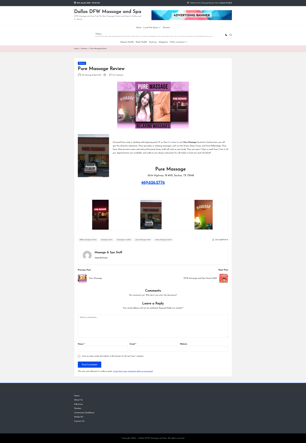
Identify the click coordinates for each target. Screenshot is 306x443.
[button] (101, 257)
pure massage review (143, 240)
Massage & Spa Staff (108, 252)
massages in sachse (124, 240)
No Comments (117, 75)
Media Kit (78, 417)
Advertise (78, 404)
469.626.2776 (153, 183)
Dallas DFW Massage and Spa (107, 11)
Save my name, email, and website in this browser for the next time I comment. (113, 356)
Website (183, 344)
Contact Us (79, 421)
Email (133, 344)
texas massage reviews (163, 240)
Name (81, 344)
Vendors (77, 408)
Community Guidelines (84, 413)
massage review (106, 240)
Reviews (82, 63)
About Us (78, 400)
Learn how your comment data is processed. (133, 371)
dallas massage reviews (88, 240)
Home (76, 396)
